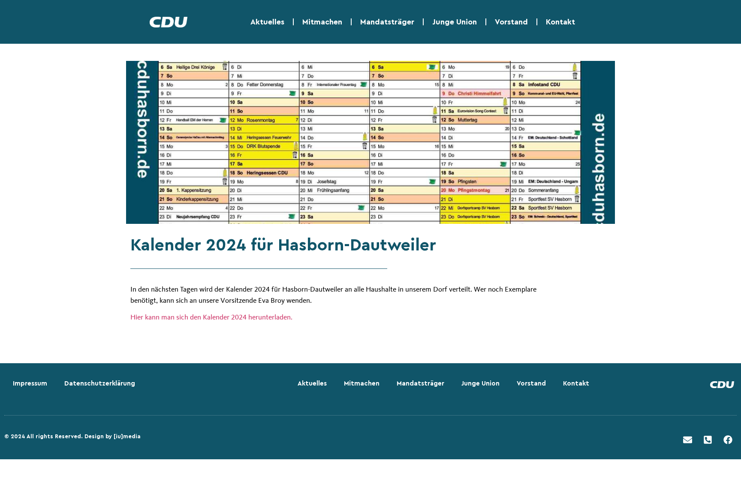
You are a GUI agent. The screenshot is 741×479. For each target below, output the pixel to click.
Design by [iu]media (112, 436)
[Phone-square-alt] (708, 440)
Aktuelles (267, 22)
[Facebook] (728, 440)
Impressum (30, 383)
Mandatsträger (387, 22)
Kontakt (560, 22)
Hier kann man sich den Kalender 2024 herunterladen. (212, 317)
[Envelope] (687, 440)
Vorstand (511, 22)
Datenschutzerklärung (99, 383)
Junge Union (454, 22)
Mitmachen (322, 22)
